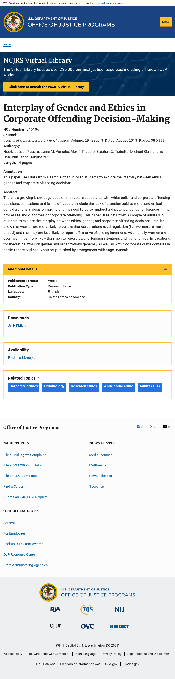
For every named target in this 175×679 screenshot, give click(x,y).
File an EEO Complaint (20, 476)
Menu (165, 21)
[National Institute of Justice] (119, 613)
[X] (154, 429)
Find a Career (13, 486)
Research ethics (84, 386)
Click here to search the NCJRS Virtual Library (46, 87)
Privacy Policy (111, 654)
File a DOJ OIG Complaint (22, 465)
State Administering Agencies (25, 565)
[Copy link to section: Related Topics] (38, 378)
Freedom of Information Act (80, 664)
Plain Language (85, 654)
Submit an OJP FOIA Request (25, 497)
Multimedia (97, 465)
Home (7, 44)
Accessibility (13, 654)
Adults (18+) (150, 386)
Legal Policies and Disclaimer (148, 654)
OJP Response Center (19, 554)
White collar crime (118, 386)
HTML (18, 325)
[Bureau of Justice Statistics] (87, 615)
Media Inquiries (100, 455)
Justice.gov (131, 664)
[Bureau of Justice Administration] (55, 613)
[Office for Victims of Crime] (87, 629)
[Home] (71, 22)
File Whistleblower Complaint (48, 654)
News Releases (100, 476)
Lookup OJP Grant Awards (23, 544)
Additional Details (22, 269)
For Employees (14, 533)
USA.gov (111, 664)
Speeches (96, 486)
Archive (9, 523)
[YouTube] (167, 429)
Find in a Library (20, 358)
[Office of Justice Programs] (13, 22)
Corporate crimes (24, 386)
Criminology (54, 386)
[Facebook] (141, 429)
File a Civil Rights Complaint (24, 455)
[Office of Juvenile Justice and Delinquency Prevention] (55, 630)
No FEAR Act (45, 664)
